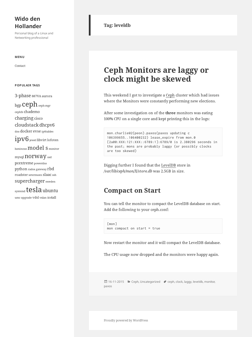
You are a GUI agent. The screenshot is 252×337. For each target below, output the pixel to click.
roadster (21, 174)
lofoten (52, 140)
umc (17, 197)
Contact (20, 66)
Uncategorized (150, 282)
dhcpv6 (47, 125)
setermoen (35, 175)
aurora (47, 96)
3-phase (23, 95)
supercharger (30, 180)
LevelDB (168, 165)
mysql (19, 157)
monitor (54, 148)
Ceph (170, 95)
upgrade (26, 197)
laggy (187, 282)
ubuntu (50, 190)
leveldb (198, 282)
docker (26, 131)
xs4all (51, 197)
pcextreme (24, 162)
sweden (50, 181)
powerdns (40, 163)
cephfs (19, 112)
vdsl (35, 197)
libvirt (42, 140)
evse (37, 131)
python (21, 168)
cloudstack (27, 124)
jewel (33, 140)
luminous (21, 148)
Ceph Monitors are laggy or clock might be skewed (156, 74)
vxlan (43, 197)
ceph (30, 104)
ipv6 (22, 138)
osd (49, 157)
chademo (32, 111)
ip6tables (47, 131)
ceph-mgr (44, 105)
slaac (47, 174)
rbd (50, 168)
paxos (108, 286)
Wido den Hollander (28, 22)
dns (17, 131)
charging (24, 118)
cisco (38, 118)
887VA (36, 96)
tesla (34, 189)
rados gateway (37, 169)
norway (36, 156)
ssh (54, 175)
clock (179, 282)
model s (38, 147)
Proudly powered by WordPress (126, 320)
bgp (18, 105)
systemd (20, 191)
